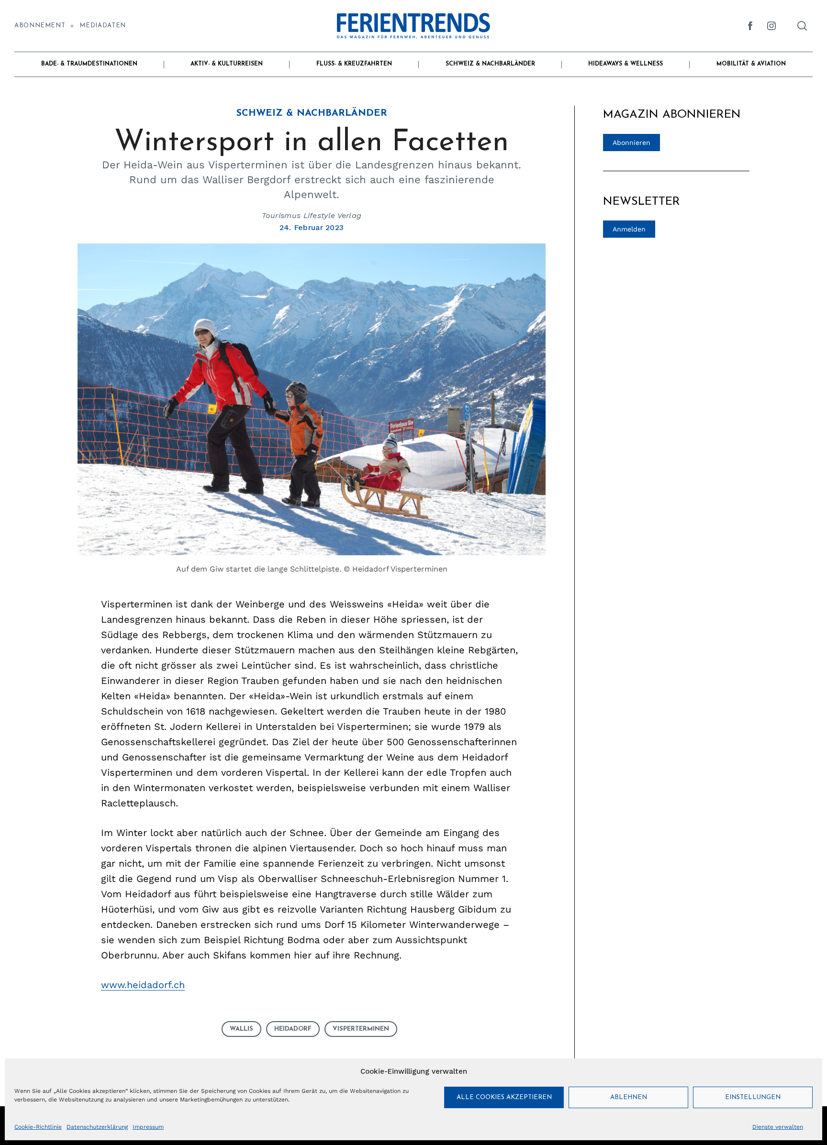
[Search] (802, 25)
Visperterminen (361, 1029)
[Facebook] (750, 25)
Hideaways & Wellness (625, 64)
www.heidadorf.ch (143, 985)
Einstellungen (753, 1097)
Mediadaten (102, 25)
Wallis (241, 1029)
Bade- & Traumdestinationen (89, 64)
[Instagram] (771, 25)
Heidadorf (293, 1029)
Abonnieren (631, 142)
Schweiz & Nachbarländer (490, 64)
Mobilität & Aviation (751, 64)
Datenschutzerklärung (97, 1126)
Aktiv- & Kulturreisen (226, 64)
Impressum (148, 1126)
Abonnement (39, 25)
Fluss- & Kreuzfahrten (354, 64)
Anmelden (629, 229)
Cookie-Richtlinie (38, 1126)
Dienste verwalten (777, 1126)
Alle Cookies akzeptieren (504, 1097)
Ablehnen (628, 1097)
